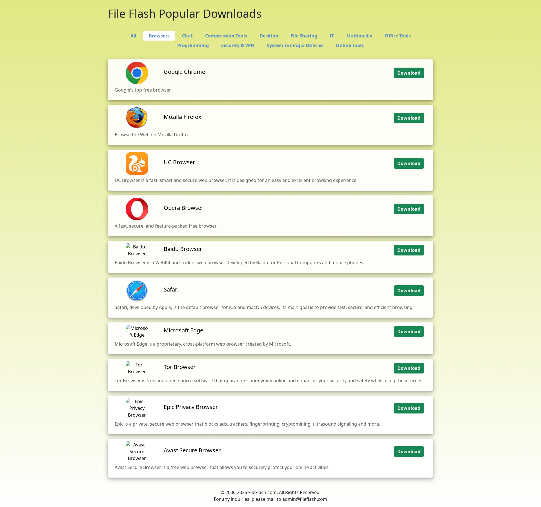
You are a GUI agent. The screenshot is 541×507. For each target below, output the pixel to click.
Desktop (269, 36)
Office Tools (398, 36)
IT (332, 36)
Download (408, 73)
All (133, 36)
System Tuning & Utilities (295, 45)
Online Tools (350, 45)
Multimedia (359, 36)
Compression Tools (226, 36)
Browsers (159, 36)
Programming (193, 45)
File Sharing (304, 36)
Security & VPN (237, 45)
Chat (187, 36)
